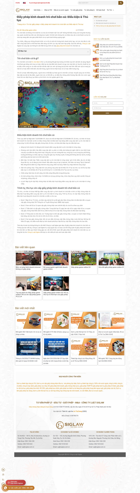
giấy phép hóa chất (32, 388)
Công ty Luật (86, 43)
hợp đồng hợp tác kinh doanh (69, 391)
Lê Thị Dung (77, 411)
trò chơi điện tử (36, 62)
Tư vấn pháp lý (89, 10)
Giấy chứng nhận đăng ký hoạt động (41, 407)
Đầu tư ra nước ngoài (61, 10)
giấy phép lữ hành (110, 386)
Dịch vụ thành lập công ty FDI (26, 383)
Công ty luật (73, 454)
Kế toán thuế (100, 10)
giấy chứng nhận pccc (72, 386)
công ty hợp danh (28, 386)
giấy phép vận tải (109, 388)
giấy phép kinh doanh (63, 46)
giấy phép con (39, 386)
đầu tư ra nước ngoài (95, 391)
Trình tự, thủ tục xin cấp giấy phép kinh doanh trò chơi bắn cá (109, 26)
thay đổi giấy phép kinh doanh (54, 386)
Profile (18, 3)
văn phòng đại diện (70, 383)
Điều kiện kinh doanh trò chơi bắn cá (106, 23)
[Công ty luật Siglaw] (23, 10)
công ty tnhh (113, 383)
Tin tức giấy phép (33, 24)
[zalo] (3, 479)
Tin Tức (109, 10)
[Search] (120, 3)
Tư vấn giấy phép (76, 10)
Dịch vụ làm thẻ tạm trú (40, 391)
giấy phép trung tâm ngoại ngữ (93, 388)
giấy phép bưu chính (52, 388)
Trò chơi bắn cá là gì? (101, 20)
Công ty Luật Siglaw (34, 232)
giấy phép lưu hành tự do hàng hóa (71, 388)
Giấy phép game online (29, 30)
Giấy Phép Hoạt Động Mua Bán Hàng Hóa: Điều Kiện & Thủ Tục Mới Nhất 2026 (110, 77)
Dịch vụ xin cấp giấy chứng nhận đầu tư (50, 383)
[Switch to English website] (24, 3)
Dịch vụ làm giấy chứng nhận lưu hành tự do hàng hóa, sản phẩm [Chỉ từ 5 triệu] (111, 52)
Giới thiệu (37, 10)
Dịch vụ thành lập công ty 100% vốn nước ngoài (92, 383)
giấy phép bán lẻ (98, 386)
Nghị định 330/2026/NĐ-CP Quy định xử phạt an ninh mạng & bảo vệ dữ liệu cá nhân (55, 361)
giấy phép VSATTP (86, 386)
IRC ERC (42, 388)
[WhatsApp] (3, 475)
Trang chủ (21, 24)
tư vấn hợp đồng (54, 391)
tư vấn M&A (84, 391)
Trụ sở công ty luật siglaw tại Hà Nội (39, 3)
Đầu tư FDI (48, 10)
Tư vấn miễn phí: (20, 488)
